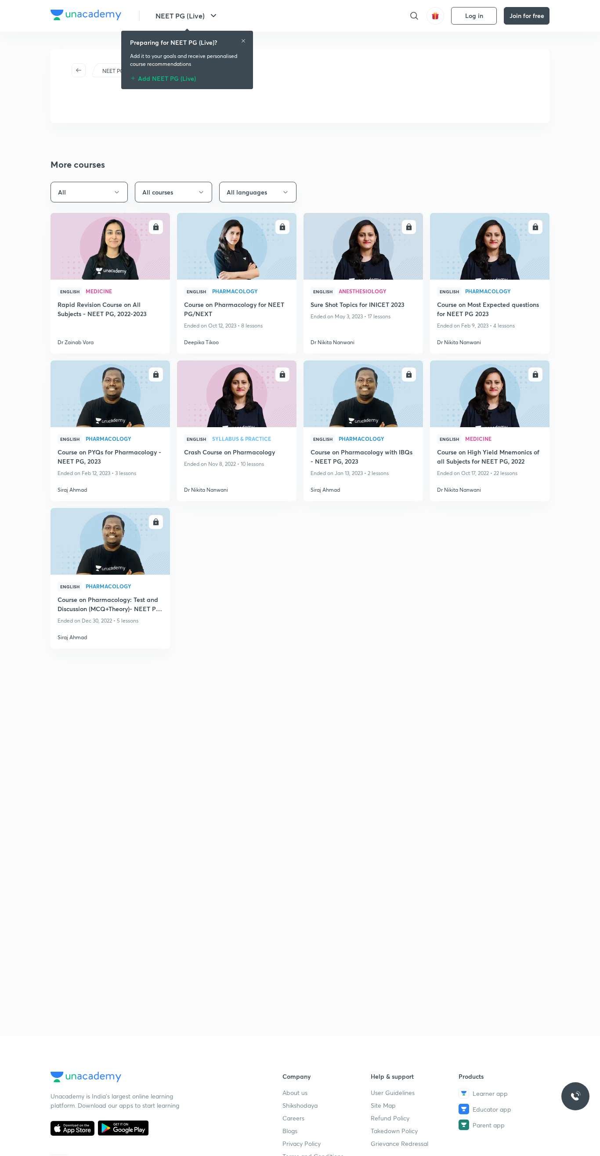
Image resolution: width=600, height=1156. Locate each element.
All (62, 192)
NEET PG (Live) (180, 15)
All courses (157, 192)
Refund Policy (390, 1118)
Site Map (383, 1105)
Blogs (289, 1131)
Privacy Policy (301, 1143)
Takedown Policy (394, 1131)
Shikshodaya (300, 1105)
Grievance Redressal (399, 1143)
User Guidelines (393, 1092)
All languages (247, 192)
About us (294, 1092)
